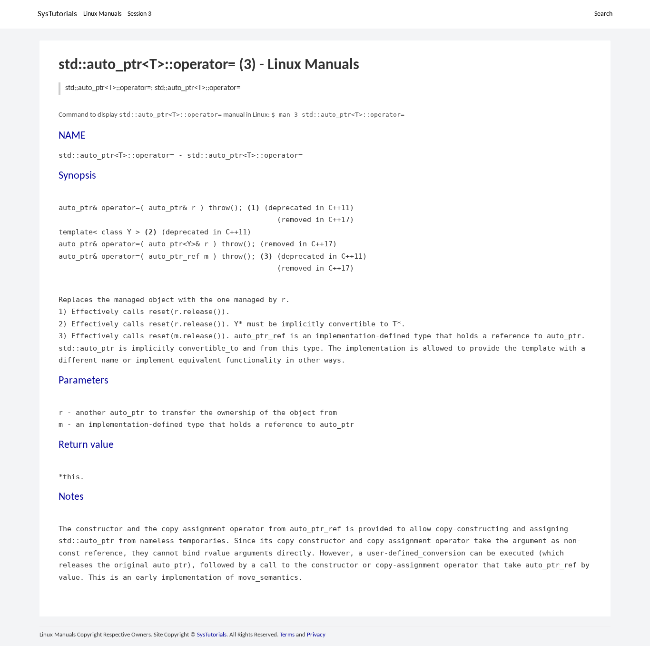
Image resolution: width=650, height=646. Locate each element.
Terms (287, 635)
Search (603, 14)
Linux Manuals (102, 14)
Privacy (316, 635)
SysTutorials (57, 14)
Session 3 (139, 14)
